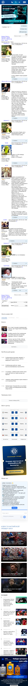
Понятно (14, 507)
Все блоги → (14, 346)
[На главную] (3, 2)
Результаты (23, 439)
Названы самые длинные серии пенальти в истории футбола (16, 380)
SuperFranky (6, 265)
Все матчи (5, 439)
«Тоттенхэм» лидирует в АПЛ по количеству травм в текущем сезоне (8, 643)
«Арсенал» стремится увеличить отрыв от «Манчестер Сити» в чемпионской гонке (8, 652)
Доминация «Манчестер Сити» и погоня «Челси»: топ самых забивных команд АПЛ (8, 623)
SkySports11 (6, 43)
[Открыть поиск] (15, 2)
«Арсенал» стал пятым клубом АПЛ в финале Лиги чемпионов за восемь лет (9, 613)
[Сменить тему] (12, 2)
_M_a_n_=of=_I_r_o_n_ (6, 81)
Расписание (14, 439)
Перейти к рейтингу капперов (17, 676)
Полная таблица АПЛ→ (14, 400)
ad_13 (6, 165)
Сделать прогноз (15, 472)
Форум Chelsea (5, 36)
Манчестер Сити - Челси (6, 39)
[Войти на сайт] (19, 2)
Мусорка (3, 37)
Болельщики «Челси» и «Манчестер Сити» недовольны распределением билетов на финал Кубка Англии (8, 602)
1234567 (5, 219)
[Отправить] (24, 517)
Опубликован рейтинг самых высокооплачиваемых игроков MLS (14, 365)
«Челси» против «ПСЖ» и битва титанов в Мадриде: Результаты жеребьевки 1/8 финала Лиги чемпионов (16, 341)
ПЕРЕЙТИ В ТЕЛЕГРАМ (13, 21)
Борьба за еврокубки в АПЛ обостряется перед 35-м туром (9, 633)
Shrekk (6, 143)
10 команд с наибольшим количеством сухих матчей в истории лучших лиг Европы (15, 373)
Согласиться (14, 685)
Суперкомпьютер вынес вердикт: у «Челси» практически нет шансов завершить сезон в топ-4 (15, 359)
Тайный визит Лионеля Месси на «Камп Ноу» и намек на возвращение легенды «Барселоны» (15, 387)
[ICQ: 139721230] (20, 290)
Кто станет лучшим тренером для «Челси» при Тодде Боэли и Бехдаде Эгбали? (17, 329)
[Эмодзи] (21, 517)
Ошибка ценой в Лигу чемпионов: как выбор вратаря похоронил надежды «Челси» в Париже (17, 335)
